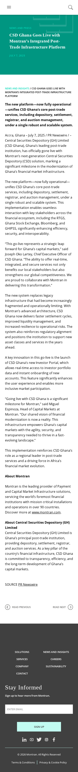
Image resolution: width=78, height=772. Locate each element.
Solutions (22, 652)
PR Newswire (28, 584)
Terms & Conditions (23, 762)
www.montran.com (46, 512)
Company (22, 666)
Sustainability (56, 666)
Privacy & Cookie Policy (53, 762)
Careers (56, 659)
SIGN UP (39, 727)
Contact (22, 673)
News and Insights (17, 88)
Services (22, 659)
